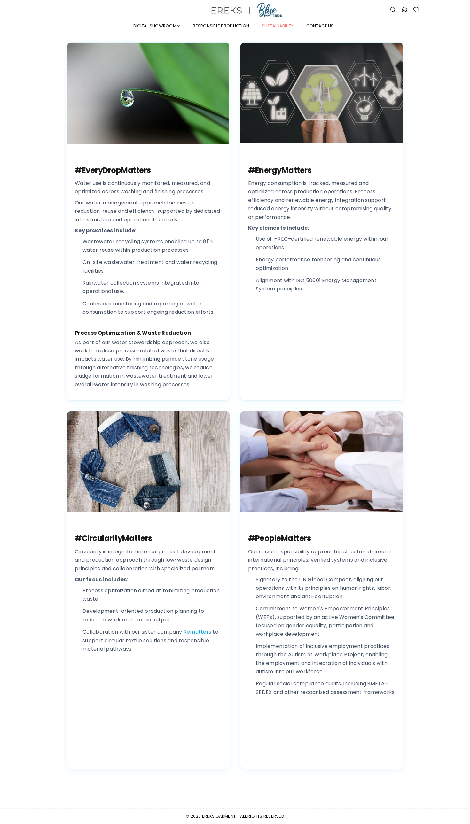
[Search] (393, 9)
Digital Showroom (155, 26)
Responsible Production (221, 26)
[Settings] (404, 9)
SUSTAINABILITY (278, 26)
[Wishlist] (416, 9)
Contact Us (320, 26)
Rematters (197, 631)
